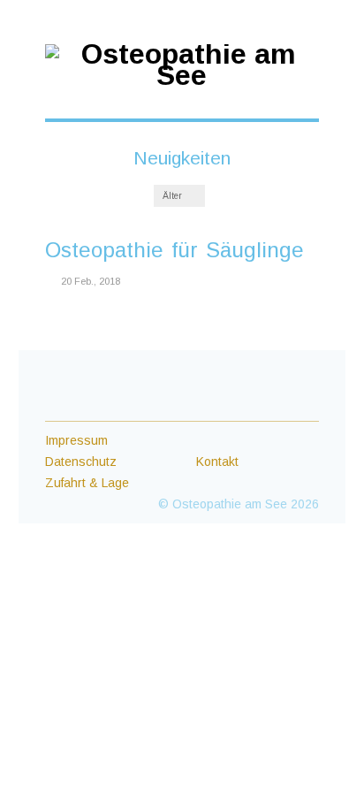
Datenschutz (81, 461)
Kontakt (217, 461)
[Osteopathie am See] (182, 75)
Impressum (76, 440)
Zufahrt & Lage (87, 483)
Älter (174, 196)
